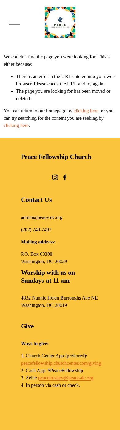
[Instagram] (55, 177)
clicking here (86, 110)
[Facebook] (65, 177)
